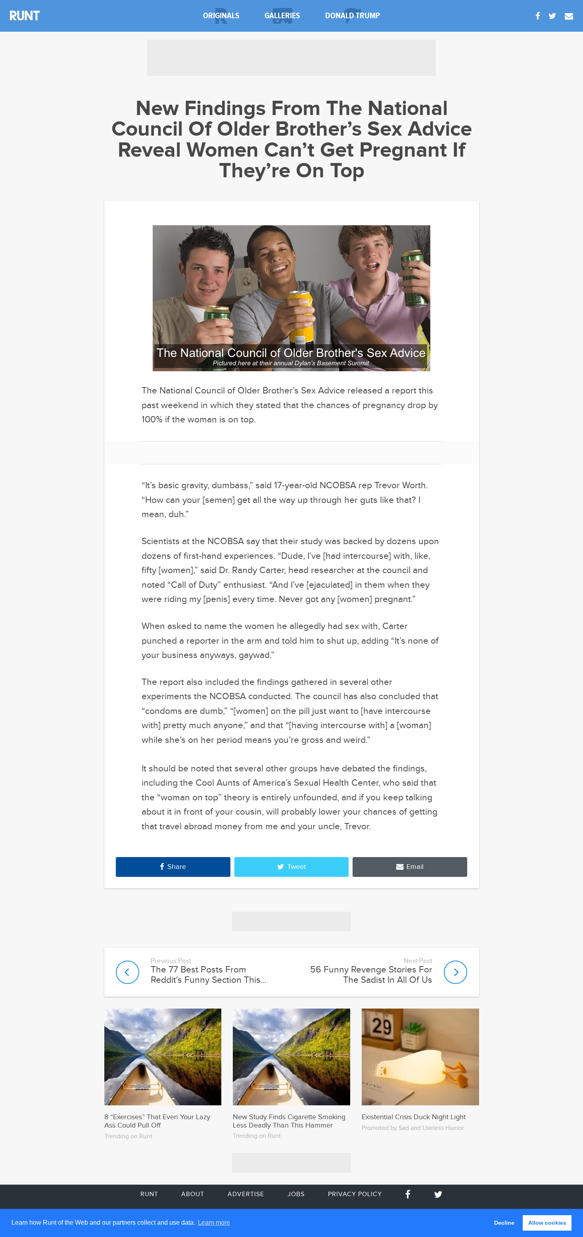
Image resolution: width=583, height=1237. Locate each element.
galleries (282, 16)
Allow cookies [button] (547, 1223)
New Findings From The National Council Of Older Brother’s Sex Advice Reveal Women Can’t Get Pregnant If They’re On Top (291, 140)
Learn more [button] (214, 1222)
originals (221, 16)
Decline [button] (504, 1223)
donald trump (352, 16)
